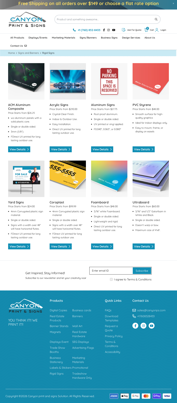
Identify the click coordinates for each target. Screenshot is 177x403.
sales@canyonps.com (151, 310)
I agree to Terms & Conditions (133, 279)
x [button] (173, 3)
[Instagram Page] (143, 326)
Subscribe (142, 270)
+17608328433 (146, 316)
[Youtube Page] (152, 326)
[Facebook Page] (135, 326)
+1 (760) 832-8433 (88, 30)
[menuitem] (17, 38)
